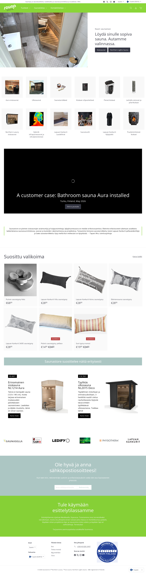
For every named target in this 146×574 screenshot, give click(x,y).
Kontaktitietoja (57, 8)
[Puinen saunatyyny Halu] (20, 284)
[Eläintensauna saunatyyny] (125, 284)
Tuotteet (25, 8)
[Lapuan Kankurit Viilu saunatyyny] (55, 284)
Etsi (52, 546)
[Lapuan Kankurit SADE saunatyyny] (20, 329)
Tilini (53, 556)
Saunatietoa (39, 8)
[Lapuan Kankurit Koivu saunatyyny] (90, 284)
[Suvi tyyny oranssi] (90, 329)
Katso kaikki (137, 256)
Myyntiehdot (55, 553)
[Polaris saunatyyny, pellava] (55, 329)
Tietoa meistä (56, 549)
